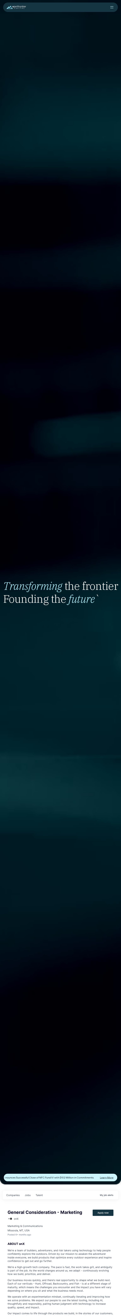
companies (13, 1195)
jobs (28, 1195)
